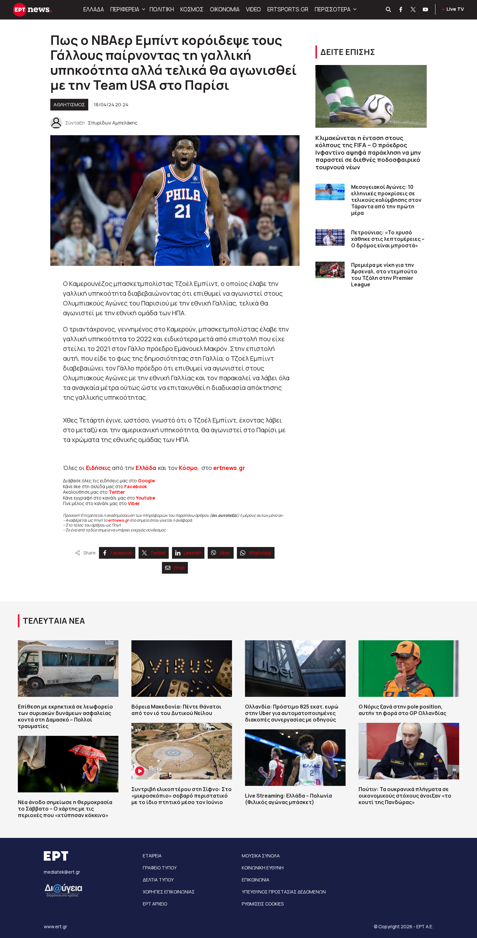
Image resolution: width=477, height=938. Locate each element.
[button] (142, 9)
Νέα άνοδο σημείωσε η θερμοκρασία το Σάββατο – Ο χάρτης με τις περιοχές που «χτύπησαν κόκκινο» (65, 809)
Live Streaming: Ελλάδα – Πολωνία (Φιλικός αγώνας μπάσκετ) (288, 799)
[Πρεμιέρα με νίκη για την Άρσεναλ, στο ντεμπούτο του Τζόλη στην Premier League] (330, 270)
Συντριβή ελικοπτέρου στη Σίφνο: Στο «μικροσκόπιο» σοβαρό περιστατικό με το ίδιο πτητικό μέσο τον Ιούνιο (181, 796)
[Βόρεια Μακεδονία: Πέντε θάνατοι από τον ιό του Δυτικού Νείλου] (181, 668)
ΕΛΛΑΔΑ (93, 9)
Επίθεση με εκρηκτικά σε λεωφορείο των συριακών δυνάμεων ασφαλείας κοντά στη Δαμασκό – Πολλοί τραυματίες (65, 716)
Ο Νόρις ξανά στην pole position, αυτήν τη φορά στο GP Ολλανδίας (402, 710)
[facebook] (401, 10)
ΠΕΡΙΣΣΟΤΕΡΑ (332, 9)
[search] (389, 10)
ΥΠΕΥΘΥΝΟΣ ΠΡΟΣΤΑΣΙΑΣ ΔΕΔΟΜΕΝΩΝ (284, 892)
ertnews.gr (118, 520)
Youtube (145, 498)
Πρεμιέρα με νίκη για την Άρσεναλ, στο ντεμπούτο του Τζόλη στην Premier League (384, 274)
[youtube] (426, 10)
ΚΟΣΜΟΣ (191, 9)
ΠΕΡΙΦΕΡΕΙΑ (124, 9)
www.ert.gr (55, 926)
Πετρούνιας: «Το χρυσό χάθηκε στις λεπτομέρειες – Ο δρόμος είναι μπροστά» (387, 239)
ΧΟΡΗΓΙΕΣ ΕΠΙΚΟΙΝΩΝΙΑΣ (169, 892)
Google (146, 480)
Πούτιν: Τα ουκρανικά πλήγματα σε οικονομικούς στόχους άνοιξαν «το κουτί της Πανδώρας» (405, 796)
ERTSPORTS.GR (287, 9)
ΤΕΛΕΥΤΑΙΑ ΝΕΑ (54, 620)
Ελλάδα (146, 468)
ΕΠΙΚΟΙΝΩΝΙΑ (255, 880)
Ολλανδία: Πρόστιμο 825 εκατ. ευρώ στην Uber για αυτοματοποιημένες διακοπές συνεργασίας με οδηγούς (291, 713)
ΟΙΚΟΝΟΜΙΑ (224, 9)
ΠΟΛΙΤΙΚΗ (162, 9)
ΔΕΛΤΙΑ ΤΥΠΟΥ (158, 880)
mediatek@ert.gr (62, 872)
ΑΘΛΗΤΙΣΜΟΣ (69, 104)
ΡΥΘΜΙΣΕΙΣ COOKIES (263, 904)
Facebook (135, 486)
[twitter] (413, 10)
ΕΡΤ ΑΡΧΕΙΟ (155, 904)
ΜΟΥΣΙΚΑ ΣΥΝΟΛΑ (261, 856)
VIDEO (253, 9)
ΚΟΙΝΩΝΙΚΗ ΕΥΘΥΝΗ (263, 868)
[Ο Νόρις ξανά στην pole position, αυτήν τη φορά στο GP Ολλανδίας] (409, 668)
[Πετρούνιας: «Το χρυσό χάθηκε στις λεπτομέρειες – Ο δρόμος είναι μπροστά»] (330, 237)
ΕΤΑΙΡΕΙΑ (152, 856)
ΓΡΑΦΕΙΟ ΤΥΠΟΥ (160, 868)
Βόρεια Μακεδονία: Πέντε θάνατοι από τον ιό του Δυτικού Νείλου (176, 710)
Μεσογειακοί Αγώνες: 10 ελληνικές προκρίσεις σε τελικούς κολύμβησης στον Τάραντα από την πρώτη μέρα (386, 199)
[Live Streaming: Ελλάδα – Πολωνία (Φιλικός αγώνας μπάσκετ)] (295, 757)
